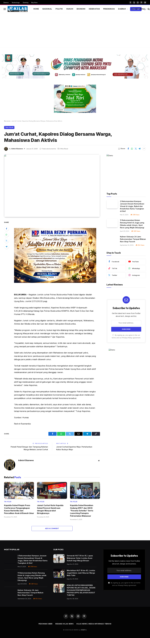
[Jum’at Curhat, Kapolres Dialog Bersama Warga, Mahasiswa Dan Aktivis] (52, 185)
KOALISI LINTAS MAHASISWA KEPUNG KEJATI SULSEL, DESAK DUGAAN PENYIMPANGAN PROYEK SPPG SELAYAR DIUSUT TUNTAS (81, 590)
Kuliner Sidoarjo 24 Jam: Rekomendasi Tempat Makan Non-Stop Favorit (133, 239)
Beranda (7, 121)
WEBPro (84, 630)
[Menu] (5, 9)
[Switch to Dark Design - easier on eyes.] (144, 9)
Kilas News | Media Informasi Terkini (94, 624)
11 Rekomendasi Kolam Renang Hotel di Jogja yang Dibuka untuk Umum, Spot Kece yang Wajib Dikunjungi (132, 224)
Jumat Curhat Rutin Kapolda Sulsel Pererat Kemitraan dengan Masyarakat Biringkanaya (50, 509)
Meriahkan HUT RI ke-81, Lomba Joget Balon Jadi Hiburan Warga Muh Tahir (81, 572)
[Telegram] (6, 246)
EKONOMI (81, 9)
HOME (36, 9)
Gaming (25, 2)
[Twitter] (6, 240)
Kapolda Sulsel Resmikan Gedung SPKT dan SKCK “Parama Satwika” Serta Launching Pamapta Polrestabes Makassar (81, 510)
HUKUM (69, 9)
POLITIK (59, 9)
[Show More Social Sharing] (144, 149)
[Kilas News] (18, 9)
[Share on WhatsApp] (132, 149)
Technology (16, 2)
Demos (6, 2)
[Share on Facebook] (128, 149)
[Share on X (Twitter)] (135, 149)
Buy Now (34, 2)
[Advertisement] (75, 30)
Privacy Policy (127, 338)
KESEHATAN (94, 9)
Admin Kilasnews (17, 149)
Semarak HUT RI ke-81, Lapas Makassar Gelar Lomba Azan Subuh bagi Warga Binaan (80, 558)
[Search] (148, 9)
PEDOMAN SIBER (45, 624)
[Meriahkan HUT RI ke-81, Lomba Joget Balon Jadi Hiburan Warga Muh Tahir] (59, 573)
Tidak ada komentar (49, 149)
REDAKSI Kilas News (64, 624)
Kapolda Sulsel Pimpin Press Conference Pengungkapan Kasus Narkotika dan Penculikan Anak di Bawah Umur (19, 509)
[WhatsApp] (6, 234)
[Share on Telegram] (139, 149)
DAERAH (122, 9)
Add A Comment (52, 528)
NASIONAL (47, 9)
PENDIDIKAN (109, 9)
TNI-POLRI (9, 127)
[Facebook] (6, 228)
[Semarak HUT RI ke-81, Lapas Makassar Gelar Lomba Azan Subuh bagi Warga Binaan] (59, 558)
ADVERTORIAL (137, 9)
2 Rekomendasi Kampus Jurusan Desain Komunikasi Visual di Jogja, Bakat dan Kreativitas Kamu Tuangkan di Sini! (132, 206)
